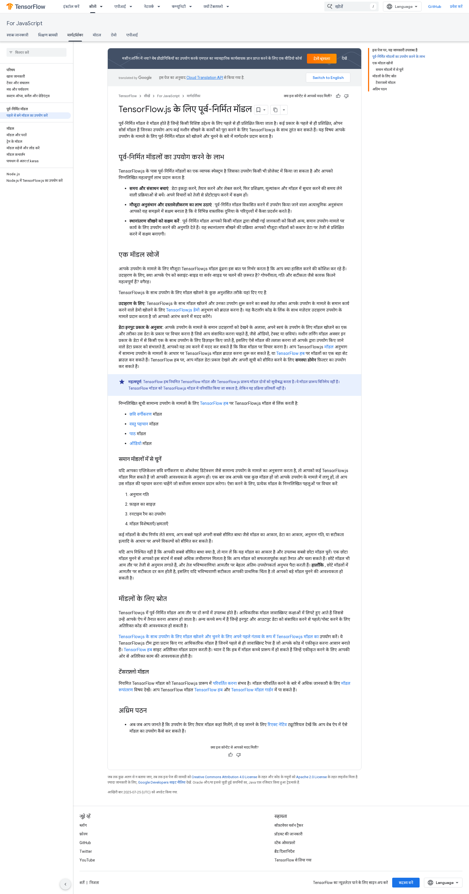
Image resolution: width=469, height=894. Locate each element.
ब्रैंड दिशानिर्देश (284, 851)
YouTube (87, 860)
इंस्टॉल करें (71, 6)
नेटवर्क (149, 6)
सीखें (92, 6)
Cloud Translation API (204, 77)
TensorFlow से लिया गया (293, 860)
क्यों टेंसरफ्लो (213, 6)
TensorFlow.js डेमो (182, 310)
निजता (94, 882)
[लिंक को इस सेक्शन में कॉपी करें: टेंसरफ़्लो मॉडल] (154, 672)
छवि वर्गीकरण (140, 414)
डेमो (113, 35)
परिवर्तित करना (225, 683)
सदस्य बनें (406, 882)
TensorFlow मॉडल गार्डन (252, 689)
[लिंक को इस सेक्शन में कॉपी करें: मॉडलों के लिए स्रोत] (172, 599)
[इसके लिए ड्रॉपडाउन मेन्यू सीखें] (102, 6)
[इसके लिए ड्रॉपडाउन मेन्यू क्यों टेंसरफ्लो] (229, 6)
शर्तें (82, 882)
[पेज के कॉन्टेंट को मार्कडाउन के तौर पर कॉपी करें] (275, 109)
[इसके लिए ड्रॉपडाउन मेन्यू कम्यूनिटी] (192, 6)
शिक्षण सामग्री (48, 35)
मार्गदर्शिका (75, 35)
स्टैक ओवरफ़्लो (284, 843)
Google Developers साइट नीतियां (161, 782)
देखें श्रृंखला (321, 58)
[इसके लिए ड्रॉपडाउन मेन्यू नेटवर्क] (160, 6)
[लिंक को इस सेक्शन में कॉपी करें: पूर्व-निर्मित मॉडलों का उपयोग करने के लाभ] (229, 157)
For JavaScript (24, 23)
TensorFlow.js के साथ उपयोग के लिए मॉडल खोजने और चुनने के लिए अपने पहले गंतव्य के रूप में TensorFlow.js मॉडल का (219, 636)
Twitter (86, 851)
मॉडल (97, 35)
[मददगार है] (338, 96)
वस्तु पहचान (138, 424)
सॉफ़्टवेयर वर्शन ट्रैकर (288, 825)
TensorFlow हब (290, 353)
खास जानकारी (17, 35)
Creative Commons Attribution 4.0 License (224, 777)
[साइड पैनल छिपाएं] (65, 884)
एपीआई (120, 6)
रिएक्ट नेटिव (277, 724)
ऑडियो (135, 443)
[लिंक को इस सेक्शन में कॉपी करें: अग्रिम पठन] (152, 711)
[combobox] (351, 6)
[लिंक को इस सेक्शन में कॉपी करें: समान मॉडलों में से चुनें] (166, 459)
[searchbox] (36, 52)
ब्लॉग (83, 825)
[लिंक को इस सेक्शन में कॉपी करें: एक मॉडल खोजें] (164, 255)
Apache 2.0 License (311, 777)
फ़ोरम (84, 834)
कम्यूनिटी (179, 6)
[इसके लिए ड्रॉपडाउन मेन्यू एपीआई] (132, 6)
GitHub (434, 6)
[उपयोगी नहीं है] (346, 96)
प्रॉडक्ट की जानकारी (288, 834)
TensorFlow (128, 96)
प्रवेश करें (456, 6)
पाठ (132, 433)
